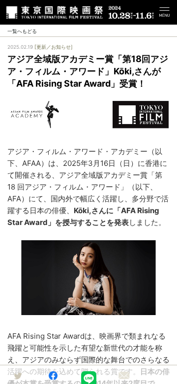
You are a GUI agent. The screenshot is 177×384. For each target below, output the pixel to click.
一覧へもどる (22, 31)
